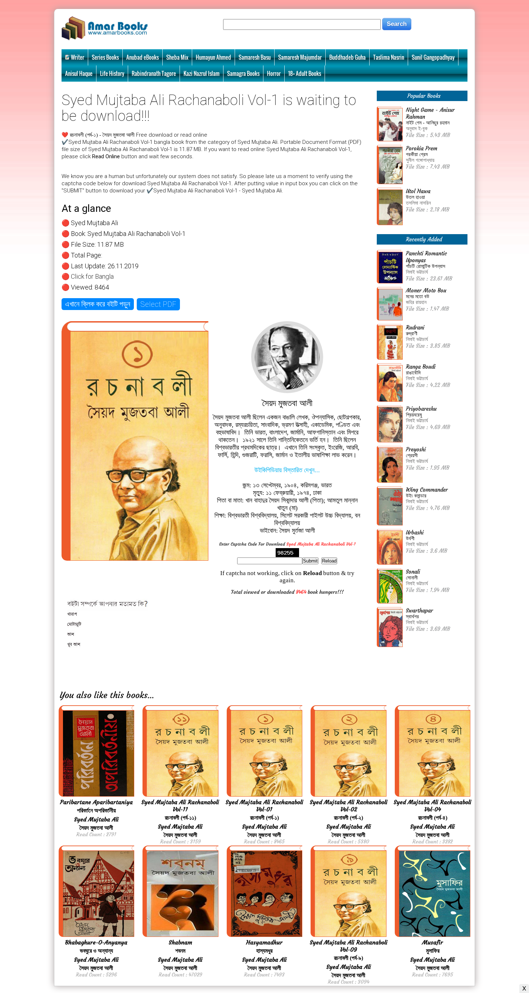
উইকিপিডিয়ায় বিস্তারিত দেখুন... (287, 470)
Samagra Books (243, 73)
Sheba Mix (177, 57)
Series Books (105, 57)
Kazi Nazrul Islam (202, 73)
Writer (77, 57)
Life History (112, 73)
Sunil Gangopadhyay (433, 57)
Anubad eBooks (142, 57)
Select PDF (158, 304)
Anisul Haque (78, 73)
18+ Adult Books (304, 73)
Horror (274, 73)
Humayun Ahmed (213, 57)
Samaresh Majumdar (300, 57)
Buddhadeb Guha (347, 57)
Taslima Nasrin (388, 57)
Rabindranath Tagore (154, 73)
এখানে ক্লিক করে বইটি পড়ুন (97, 304)
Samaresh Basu (255, 57)
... (151, 695)
